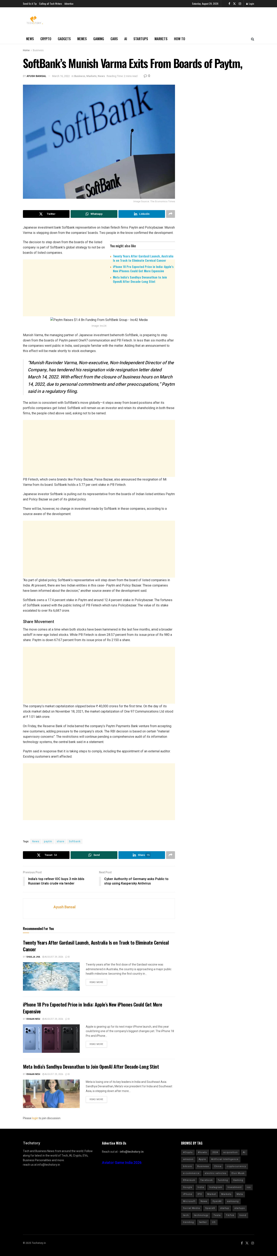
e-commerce (191, 1173)
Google (187, 1187)
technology (201, 1215)
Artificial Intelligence (224, 1159)
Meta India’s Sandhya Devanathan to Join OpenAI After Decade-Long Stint (140, 279)
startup (224, 1208)
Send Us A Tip (30, 3)
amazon (188, 1159)
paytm (48, 841)
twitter (203, 1222)
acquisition (230, 1152)
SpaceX (210, 1208)
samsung (233, 1201)
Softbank (75, 841)
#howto (202, 1152)
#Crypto (188, 1152)
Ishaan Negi (33, 1019)
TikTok (230, 1215)
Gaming (98, 38)
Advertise (68, 3)
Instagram (215, 1187)
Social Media (191, 1208)
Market (211, 1194)
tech (186, 1215)
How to (179, 38)
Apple (202, 1159)
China (217, 1166)
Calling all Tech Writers (50, 3)
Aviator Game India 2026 (122, 1162)
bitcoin (187, 1166)
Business (38, 50)
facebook (207, 1180)
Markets (161, 38)
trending (188, 1222)
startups (239, 1208)
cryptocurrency (236, 1166)
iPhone (187, 1194)
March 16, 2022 (61, 76)
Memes (82, 38)
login (35, 1118)
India (201, 1187)
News (30, 38)
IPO (200, 1194)
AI (125, 38)
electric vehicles (215, 1173)
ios (249, 1187)
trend (242, 1215)
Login (251, 3)
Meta (240, 1194)
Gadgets (64, 38)
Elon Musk (238, 1173)
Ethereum (189, 1180)
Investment (235, 1187)
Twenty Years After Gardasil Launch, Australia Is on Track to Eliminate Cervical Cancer (143, 258)
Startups (140, 38)
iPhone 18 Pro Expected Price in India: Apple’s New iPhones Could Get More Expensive (143, 268)
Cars (114, 38)
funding (223, 1180)
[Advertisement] (99, 318)
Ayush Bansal (36, 76)
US (214, 1222)
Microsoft (189, 1201)
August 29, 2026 (53, 957)
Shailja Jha (33, 957)
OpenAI (217, 1201)
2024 (215, 1152)
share (60, 841)
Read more (96, 982)
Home (26, 50)
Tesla (217, 1215)
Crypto (45, 38)
